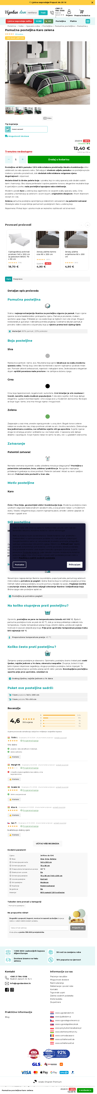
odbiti (23, 555)
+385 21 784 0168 (18, 976)
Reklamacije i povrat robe (61, 986)
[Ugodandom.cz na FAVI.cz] (34, 1054)
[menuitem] (19, 21)
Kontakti (54, 989)
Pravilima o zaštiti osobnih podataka (37, 558)
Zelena (53, 859)
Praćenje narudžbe (58, 976)
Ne (41, 889)
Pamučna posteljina (16, 906)
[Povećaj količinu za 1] (23, 159)
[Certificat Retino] (56, 1054)
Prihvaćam (75, 564)
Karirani (44, 879)
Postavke (19, 565)
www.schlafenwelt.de (65, 1039)
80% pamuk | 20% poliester (52, 892)
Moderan (44, 882)
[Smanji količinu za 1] (9, 159)
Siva (42, 859)
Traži (43, 13)
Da (41, 872)
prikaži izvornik (60, 738)
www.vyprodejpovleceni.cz (67, 1020)
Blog (7, 1017)
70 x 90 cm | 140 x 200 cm (51, 876)
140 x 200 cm (46, 862)
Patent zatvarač (47, 886)
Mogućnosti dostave (19, 136)
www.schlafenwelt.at (64, 1043)
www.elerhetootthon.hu (66, 1032)
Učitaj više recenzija (47, 843)
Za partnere (55, 1002)
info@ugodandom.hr (20, 983)
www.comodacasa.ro (64, 1035)
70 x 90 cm (45, 866)
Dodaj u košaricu (58, 159)
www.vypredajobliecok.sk (66, 1024)
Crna (47, 859)
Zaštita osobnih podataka (61, 996)
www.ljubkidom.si (63, 1017)
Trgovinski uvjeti (57, 992)
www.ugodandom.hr (64, 1013)
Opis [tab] (8, 279)
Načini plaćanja (57, 983)
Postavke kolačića (31, 552)
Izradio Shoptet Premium (50, 1082)
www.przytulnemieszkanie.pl (68, 1028)
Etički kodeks (56, 999)
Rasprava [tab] (17, 279)
